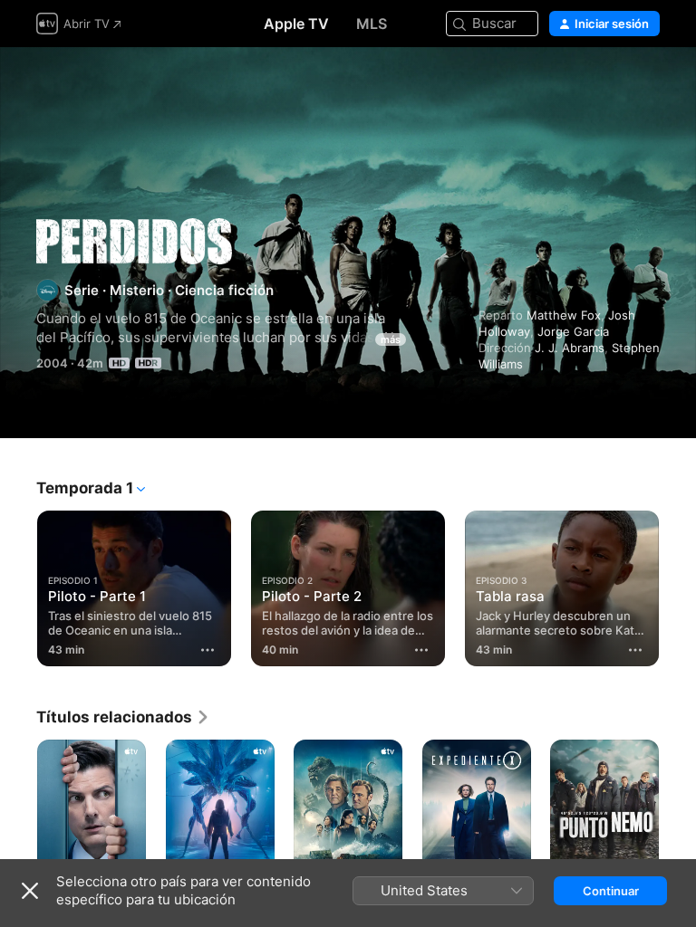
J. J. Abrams (569, 347)
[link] (123, 717)
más (391, 339)
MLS (371, 23)
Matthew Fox (564, 315)
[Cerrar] (30, 891)
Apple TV (296, 23)
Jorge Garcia (573, 331)
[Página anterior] (18, 585)
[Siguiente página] (678, 585)
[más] (207, 650)
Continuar (611, 891)
